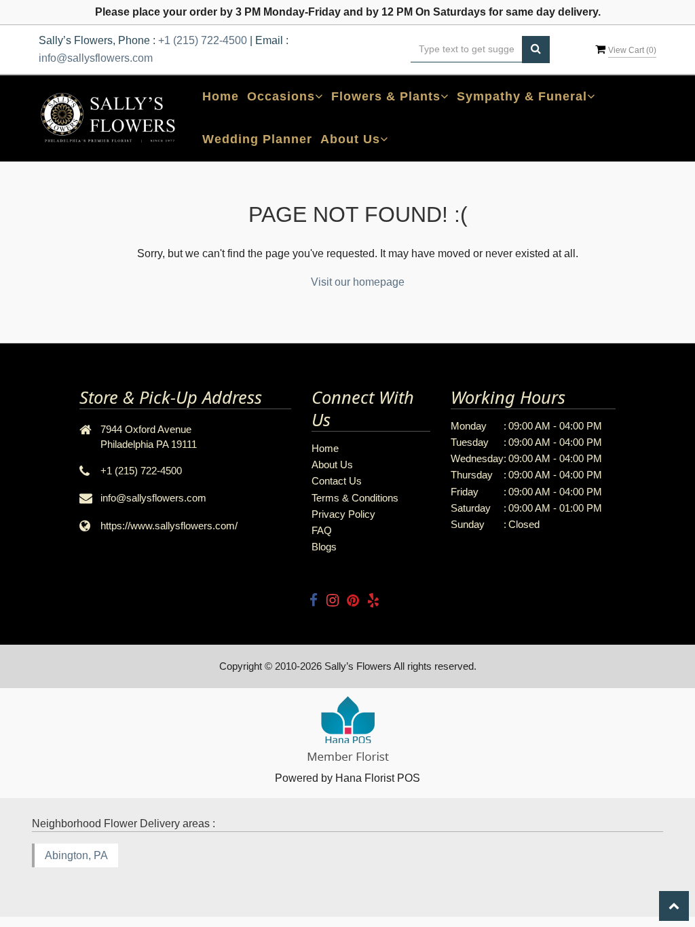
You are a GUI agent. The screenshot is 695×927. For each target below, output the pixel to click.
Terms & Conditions (355, 498)
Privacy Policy (343, 514)
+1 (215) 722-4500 (202, 40)
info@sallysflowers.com (96, 58)
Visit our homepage (358, 282)
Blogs (324, 546)
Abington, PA (76, 855)
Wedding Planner (257, 139)
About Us (332, 464)
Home (220, 96)
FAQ (322, 530)
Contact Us (337, 481)
